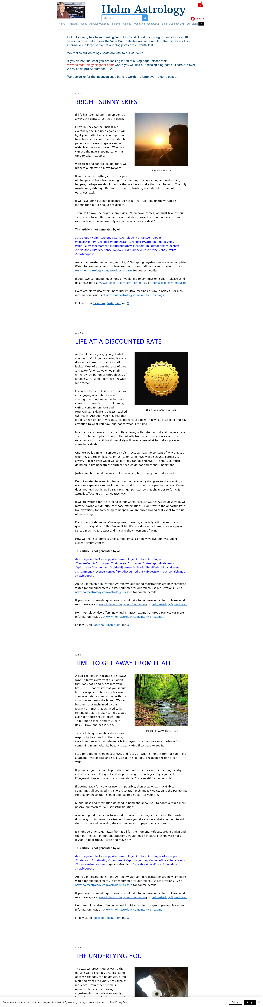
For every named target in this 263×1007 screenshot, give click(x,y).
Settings (236, 1002)
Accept (250, 1002)
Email (193, 75)
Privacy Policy (122, 1002)
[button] (256, 6)
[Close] (259, 1002)
